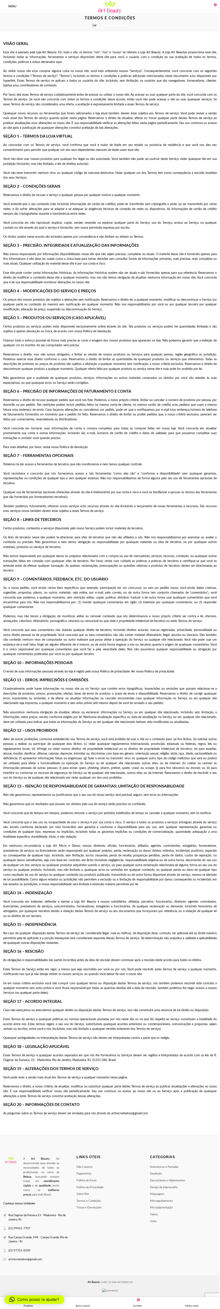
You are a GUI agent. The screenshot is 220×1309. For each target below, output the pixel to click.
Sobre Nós (81, 1194)
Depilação (154, 1173)
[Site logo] (108, 7)
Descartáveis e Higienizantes (165, 1180)
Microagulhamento (159, 1201)
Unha (151, 1221)
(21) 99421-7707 (19, 1228)
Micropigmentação (159, 1207)
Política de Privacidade (88, 1187)
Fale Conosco (83, 1167)
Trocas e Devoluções (88, 1207)
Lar (93, 25)
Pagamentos (82, 1173)
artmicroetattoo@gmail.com (25, 1259)
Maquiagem (155, 1194)
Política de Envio (85, 1180)
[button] (34, 1299)
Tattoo (152, 1214)
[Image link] (11, 1160)
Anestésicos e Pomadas (162, 1167)
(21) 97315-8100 (19, 1250)
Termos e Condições (87, 1201)
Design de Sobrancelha (161, 1187)
